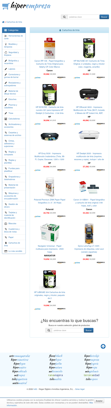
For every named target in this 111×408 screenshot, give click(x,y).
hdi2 (35, 389)
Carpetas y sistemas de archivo (12, 133)
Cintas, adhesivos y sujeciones (9, 143)
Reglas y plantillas (10, 161)
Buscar (104, 16)
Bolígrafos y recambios (11, 62)
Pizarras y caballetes (10, 106)
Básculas (12, 223)
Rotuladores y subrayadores (12, 84)
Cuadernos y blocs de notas (11, 230)
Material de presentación (11, 186)
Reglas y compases (10, 153)
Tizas (11, 113)
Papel (11, 237)
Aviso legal (79, 389)
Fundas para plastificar (11, 169)
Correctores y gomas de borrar (12, 75)
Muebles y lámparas (10, 45)
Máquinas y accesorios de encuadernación (11, 196)
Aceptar (99, 400)
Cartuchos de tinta (14, 21)
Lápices (12, 68)
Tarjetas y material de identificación (10, 215)
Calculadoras (14, 118)
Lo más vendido (15, 251)
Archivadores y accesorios (12, 125)
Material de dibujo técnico (11, 92)
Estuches (12, 99)
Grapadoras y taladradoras (12, 178)
